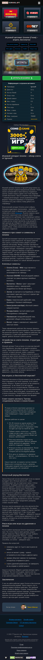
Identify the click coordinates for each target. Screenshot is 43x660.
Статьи (21, 625)
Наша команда (21, 650)
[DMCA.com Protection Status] (16, 658)
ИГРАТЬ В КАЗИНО (21, 78)
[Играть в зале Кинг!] (10, 18)
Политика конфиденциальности (21, 647)
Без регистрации (12, 44)
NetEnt (25, 49)
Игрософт (33, 44)
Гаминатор (24, 44)
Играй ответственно (21, 653)
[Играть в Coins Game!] (10, 32)
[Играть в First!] (32, 18)
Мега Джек (9, 49)
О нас (21, 644)
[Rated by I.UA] (31, 658)
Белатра (18, 49)
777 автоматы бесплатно (28, 622)
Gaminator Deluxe (12, 622)
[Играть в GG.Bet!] (32, 32)
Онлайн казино (29, 619)
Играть (22, 62)
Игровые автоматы (15, 619)
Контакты (25, 636)
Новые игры (33, 49)
